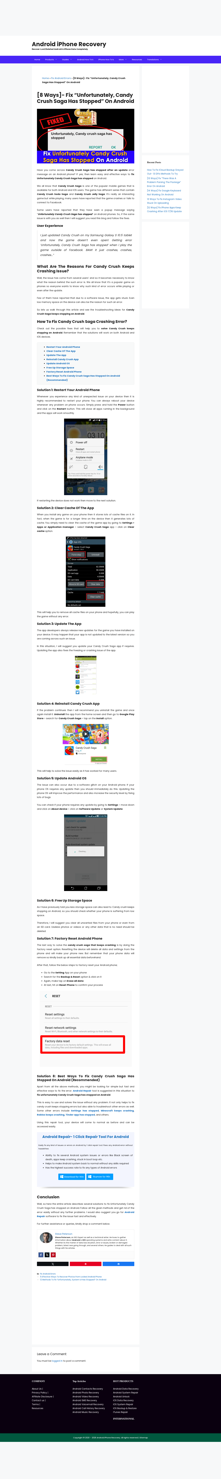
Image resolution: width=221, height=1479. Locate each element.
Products (49, 59)
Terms (35, 1404)
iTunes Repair (120, 1412)
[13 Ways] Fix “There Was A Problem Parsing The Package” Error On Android (164, 182)
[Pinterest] (53, 1254)
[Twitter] (47, 1254)
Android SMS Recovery (85, 1400)
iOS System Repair (123, 1404)
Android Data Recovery (126, 1388)
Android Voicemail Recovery (88, 1404)
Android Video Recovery (86, 1396)
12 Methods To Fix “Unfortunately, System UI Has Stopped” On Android (73, 1279)
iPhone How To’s (106, 59)
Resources (137, 59)
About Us (37, 1388)
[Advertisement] (76, 18)
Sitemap (144, 1437)
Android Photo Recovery (86, 1392)
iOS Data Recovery (123, 1400)
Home (37, 59)
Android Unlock (121, 1396)
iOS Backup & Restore (125, 1408)
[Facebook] (40, 1254)
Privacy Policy (39, 1392)
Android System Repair (125, 1392)
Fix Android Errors (61, 78)
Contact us (38, 1400)
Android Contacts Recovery (88, 1388)
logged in (57, 1360)
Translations (153, 59)
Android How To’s (85, 59)
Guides (65, 59)
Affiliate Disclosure (42, 1396)
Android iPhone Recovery (69, 44)
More (121, 59)
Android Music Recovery (86, 1412)
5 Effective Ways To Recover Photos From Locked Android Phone (71, 1276)
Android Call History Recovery (89, 1408)
